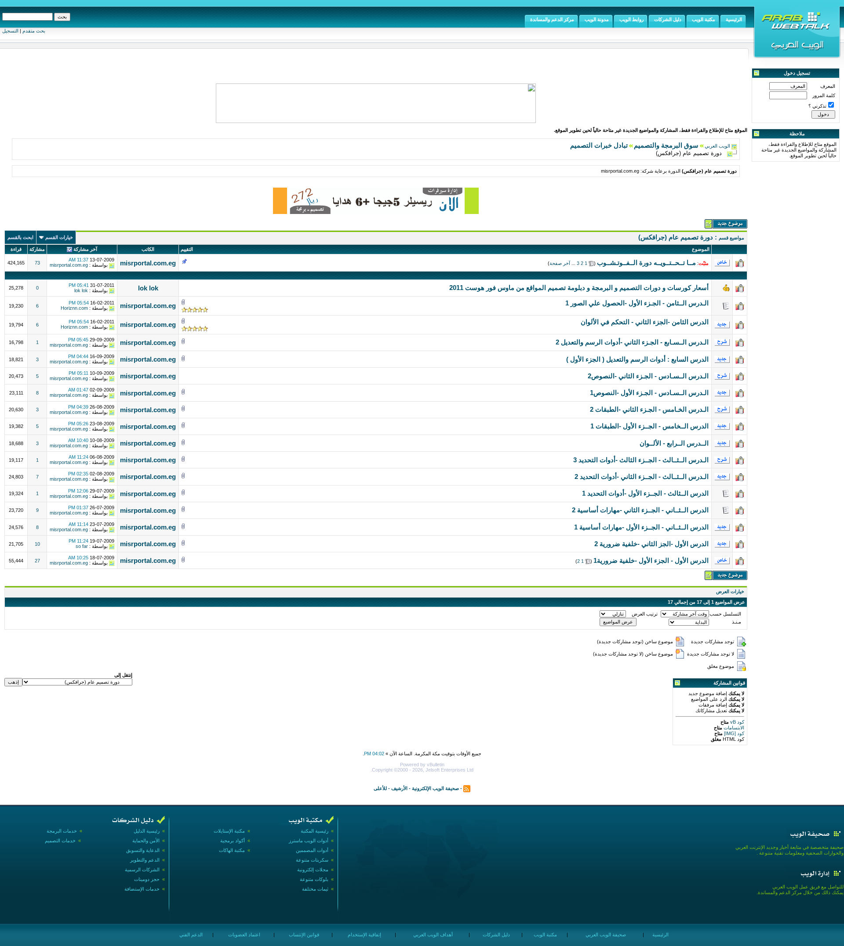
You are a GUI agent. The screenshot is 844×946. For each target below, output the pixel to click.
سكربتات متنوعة (312, 860)
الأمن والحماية (146, 840)
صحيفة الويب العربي (605, 934)
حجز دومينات (147, 879)
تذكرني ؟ (817, 106)
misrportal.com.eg (148, 263)
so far (82, 546)
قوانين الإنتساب (303, 934)
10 (37, 544)
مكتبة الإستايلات (229, 831)
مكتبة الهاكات (232, 850)
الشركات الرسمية (142, 869)
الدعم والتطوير (145, 860)
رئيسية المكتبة (314, 831)
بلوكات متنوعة (314, 879)
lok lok (148, 288)
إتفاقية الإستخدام (363, 934)
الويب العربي (717, 146)
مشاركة (37, 249)
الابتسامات (733, 727)
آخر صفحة (559, 263)
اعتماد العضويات (243, 934)
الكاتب (148, 249)
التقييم (187, 249)
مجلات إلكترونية (312, 869)
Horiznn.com (74, 308)
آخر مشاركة (85, 249)
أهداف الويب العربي (432, 934)
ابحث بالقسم (20, 237)
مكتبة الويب (544, 934)
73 (37, 262)
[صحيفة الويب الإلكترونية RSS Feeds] (466, 788)
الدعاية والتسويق (143, 850)
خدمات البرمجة (62, 831)
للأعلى (380, 788)
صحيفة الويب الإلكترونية (435, 788)
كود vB (736, 722)
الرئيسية (660, 934)
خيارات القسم (59, 237)
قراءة (16, 249)
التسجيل (10, 30)
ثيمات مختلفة (315, 889)
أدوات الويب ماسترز (308, 840)
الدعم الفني (190, 934)
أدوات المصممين (312, 850)
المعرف (827, 86)
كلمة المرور (823, 95)
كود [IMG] (734, 733)
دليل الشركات (495, 934)
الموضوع (700, 249)
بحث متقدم (33, 30)
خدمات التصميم (60, 840)
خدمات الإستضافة (142, 889)
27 (37, 560)
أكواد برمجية (232, 840)
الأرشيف (399, 788)
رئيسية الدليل (147, 831)
